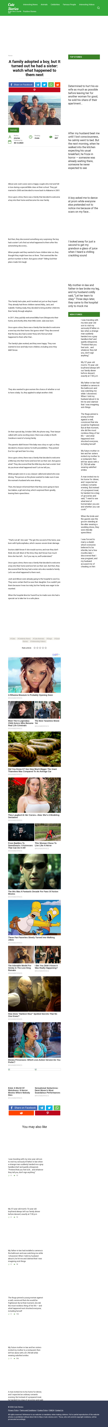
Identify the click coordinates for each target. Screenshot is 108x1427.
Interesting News (30, 4)
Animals (44, 4)
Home (10, 56)
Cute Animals (39, 639)
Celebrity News (24, 639)
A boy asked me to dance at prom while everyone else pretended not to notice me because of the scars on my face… (83, 204)
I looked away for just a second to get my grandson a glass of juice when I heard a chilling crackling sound (82, 248)
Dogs (50, 639)
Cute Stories (13, 6)
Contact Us (59, 1410)
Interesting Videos (86, 4)
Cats (13, 639)
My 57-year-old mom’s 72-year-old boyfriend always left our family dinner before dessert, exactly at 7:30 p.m (24, 1211)
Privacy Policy (13, 1410)
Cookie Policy (43, 1410)
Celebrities (55, 4)
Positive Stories (29, 11)
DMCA (51, 1410)
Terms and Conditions (28, 1410)
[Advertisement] (54, 37)
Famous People (69, 4)
